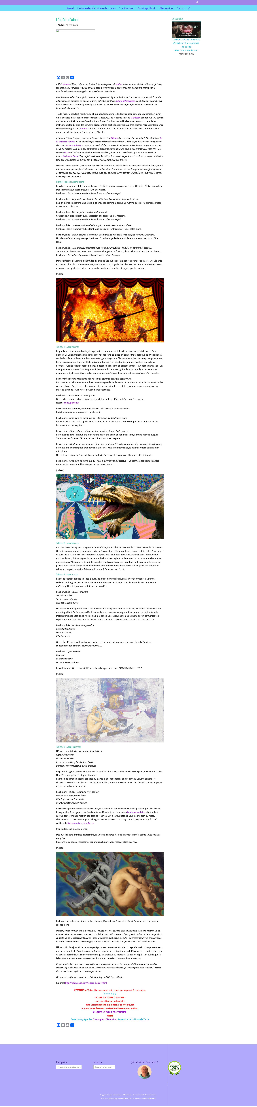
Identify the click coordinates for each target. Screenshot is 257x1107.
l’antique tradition (136, 812)
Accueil (70, 8)
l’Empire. (83, 128)
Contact (180, 8)
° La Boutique (126, 8)
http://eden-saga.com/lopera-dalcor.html (86, 982)
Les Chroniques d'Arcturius (121, 1095)
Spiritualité (73, 25)
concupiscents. (71, 402)
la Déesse (135, 117)
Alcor (66, 152)
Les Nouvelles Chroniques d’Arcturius (96, 8)
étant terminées (73, 145)
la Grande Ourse (70, 156)
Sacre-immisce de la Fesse (80, 823)
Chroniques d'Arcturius (105, 1019)
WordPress (123, 1098)
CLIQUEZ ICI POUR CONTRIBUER (109, 1012)
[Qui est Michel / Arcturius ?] (144, 1072)
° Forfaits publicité (145, 8)
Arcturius (152, 1098)
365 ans (114, 138)
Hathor (119, 84)
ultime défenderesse (125, 100)
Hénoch (66, 84)
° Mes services (165, 8)
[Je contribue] (186, 29)
